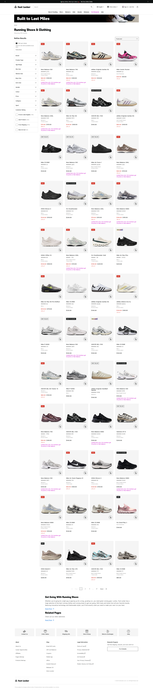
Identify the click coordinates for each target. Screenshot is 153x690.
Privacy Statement (82, 649)
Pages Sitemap (20, 657)
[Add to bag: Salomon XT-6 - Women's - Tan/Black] (135, 426)
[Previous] (5, 1)
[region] (76, 2)
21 (96, 589)
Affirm (48, 660)
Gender (18, 87)
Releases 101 (50, 667)
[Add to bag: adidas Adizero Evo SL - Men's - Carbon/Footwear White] (135, 296)
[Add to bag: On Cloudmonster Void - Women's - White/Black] (110, 250)
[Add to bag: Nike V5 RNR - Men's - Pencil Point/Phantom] (85, 517)
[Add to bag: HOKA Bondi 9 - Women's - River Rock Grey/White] (60, 563)
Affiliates (18, 653)
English (101, 7)
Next (101, 589)
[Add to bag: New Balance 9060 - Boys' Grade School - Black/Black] (135, 473)
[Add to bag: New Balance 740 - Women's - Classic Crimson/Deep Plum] (60, 426)
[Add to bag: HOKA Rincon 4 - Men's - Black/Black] (60, 203)
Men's (61, 12)
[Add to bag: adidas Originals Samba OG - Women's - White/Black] (110, 296)
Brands (80, 12)
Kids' (74, 12)
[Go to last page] (106, 589)
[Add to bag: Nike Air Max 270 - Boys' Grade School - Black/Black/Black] (85, 563)
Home (15, 25)
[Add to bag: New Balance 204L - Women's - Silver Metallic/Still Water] (110, 203)
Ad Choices (80, 657)
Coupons (48, 653)
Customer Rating (20, 110)
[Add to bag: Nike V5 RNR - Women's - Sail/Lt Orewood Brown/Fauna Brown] (110, 517)
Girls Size (18, 82)
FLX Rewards (95, 12)
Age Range (19, 64)
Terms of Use (81, 646)
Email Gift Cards (50, 646)
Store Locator (50, 671)
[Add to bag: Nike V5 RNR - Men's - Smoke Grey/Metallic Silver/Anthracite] (135, 339)
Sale (102, 12)
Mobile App (49, 657)
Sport (17, 105)
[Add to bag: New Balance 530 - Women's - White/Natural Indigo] (85, 157)
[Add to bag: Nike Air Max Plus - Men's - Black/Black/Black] (135, 250)
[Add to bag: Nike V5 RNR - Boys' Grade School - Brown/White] (135, 563)
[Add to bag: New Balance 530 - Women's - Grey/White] (60, 473)
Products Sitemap (21, 660)
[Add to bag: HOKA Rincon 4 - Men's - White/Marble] (110, 473)
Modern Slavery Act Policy (84, 664)
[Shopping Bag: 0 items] (137, 7)
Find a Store (19, 49)
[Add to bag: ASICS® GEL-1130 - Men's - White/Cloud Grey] (110, 339)
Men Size (18, 69)
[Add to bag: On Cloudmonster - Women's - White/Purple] (85, 203)
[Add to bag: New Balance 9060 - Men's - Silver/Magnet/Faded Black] (135, 203)
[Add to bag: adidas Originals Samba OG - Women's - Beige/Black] (110, 64)
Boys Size (18, 78)
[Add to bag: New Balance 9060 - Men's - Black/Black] (110, 426)
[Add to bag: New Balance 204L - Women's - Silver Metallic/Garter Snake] (60, 110)
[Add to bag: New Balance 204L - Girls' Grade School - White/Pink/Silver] (85, 250)
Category (18, 101)
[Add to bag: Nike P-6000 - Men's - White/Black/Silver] (60, 339)
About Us (18, 646)
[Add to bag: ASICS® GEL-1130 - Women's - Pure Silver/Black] (85, 426)
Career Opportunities (21, 649)
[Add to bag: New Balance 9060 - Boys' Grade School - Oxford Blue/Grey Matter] (60, 517)
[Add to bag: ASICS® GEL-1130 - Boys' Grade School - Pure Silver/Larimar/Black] (110, 563)
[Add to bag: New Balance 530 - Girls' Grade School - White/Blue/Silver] (60, 64)
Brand (17, 55)
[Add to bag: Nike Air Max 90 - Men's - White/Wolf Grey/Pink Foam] (85, 110)
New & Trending (52, 12)
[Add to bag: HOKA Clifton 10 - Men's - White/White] (60, 250)
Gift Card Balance (51, 649)
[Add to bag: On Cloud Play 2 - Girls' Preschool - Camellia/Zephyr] (135, 517)
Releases (86, 12)
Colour (17, 91)
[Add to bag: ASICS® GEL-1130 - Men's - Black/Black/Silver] (110, 110)
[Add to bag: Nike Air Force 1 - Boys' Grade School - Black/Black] (110, 157)
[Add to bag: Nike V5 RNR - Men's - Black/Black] (60, 157)
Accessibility (80, 653)
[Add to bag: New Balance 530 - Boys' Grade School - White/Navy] (135, 383)
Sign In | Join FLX (129, 7)
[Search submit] (92, 7)
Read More (48, 609)
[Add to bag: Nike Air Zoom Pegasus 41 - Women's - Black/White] (85, 473)
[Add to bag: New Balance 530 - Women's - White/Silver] (85, 339)
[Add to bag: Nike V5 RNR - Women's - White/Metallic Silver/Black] (85, 296)
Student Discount (51, 664)
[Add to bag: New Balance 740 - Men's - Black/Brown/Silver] (85, 64)
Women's (68, 12)
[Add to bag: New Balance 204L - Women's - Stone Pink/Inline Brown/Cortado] (135, 157)
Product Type (19, 60)
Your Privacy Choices (83, 660)
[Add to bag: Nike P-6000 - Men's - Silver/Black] (85, 383)
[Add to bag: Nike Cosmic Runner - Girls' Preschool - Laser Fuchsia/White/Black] (135, 64)
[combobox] (63, 7)
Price (17, 96)
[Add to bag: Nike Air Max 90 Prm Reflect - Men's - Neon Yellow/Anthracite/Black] (60, 296)
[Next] (148, 1)
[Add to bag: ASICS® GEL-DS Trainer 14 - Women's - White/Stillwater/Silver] (60, 383)
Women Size (19, 73)
